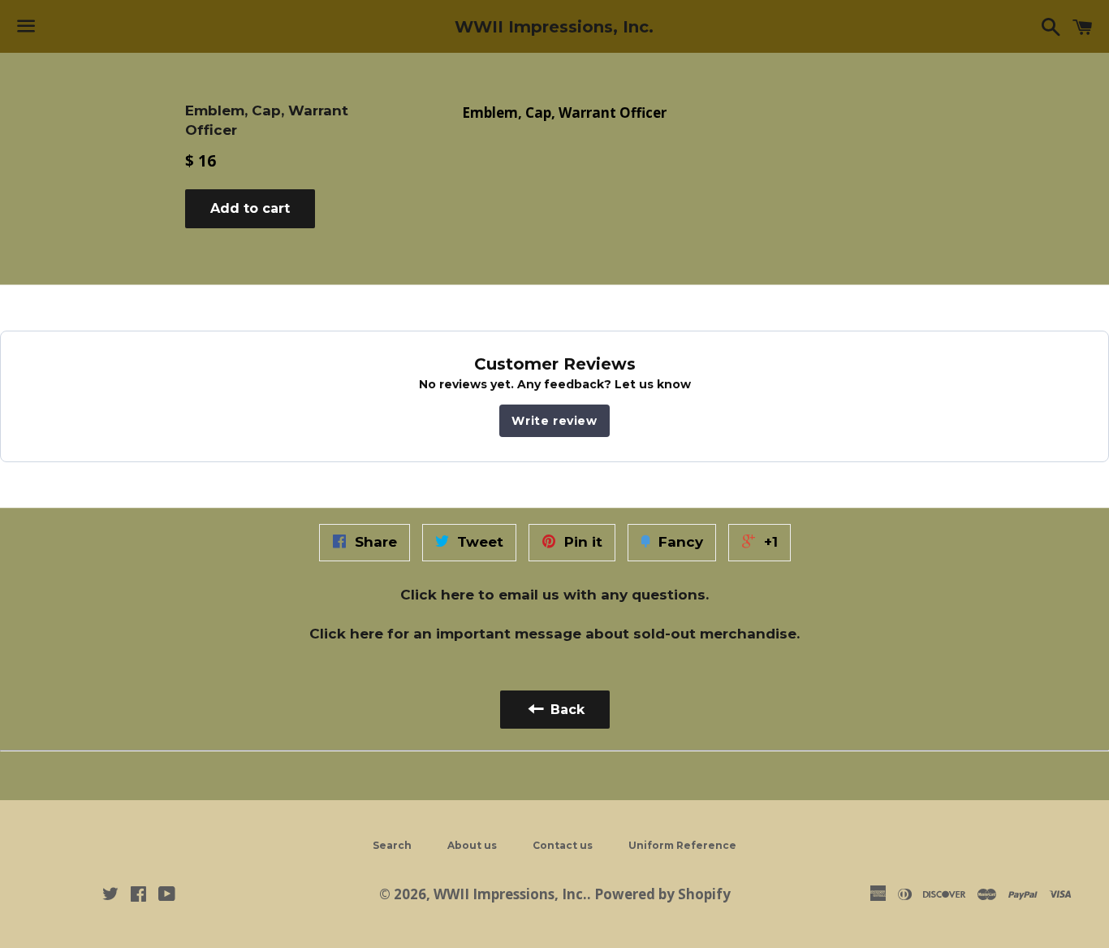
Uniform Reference (682, 845)
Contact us (563, 845)
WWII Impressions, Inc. (554, 27)
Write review (554, 420)
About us (472, 845)
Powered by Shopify (662, 894)
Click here (437, 595)
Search (392, 845)
